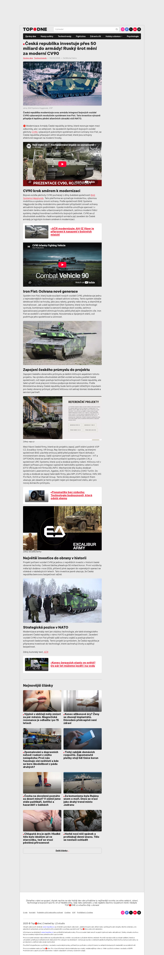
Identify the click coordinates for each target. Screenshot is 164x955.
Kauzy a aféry (47, 37)
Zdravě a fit (95, 37)
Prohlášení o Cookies (85, 912)
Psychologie (133, 37)
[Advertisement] (82, 12)
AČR (46, 652)
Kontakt (32, 912)
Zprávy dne (30, 37)
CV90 (34, 132)
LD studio (60, 924)
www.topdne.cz (49, 927)
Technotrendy (64, 37)
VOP (74, 912)
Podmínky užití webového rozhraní (50, 912)
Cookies (67, 912)
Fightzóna (80, 37)
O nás (25, 912)
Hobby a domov (113, 37)
